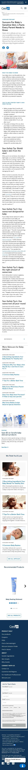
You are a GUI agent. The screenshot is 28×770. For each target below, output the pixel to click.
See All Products (14, 615)
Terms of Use (11, 714)
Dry (11, 707)
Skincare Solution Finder (10, 646)
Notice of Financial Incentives (8, 717)
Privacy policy (5, 736)
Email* (5, 699)
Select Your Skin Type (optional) (7, 705)
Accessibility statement (13, 735)
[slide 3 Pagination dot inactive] (16, 608)
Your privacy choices (7, 745)
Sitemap (4, 735)
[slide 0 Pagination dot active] (11, 608)
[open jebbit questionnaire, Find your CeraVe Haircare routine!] (22, 766)
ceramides (5, 255)
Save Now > (5, 447)
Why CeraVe (6, 662)
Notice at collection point (17, 736)
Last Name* (7, 693)
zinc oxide (16, 237)
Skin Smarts (5, 659)
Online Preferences (7, 743)
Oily (19, 707)
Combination (6, 707)
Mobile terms (5, 738)
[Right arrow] (25, 586)
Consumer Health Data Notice (10, 741)
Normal (15, 707)
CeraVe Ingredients (8, 656)
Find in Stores (6, 649)
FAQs (3, 640)
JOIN (14, 725)
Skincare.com (6, 678)
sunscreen (8, 194)
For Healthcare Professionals (11, 675)
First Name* (7, 686)
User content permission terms (10, 740)
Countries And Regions (9, 672)
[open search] (22, 8)
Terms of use (14, 738)
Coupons (5, 637)
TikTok (21, 741)
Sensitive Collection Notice (7, 710)
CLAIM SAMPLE (20, 3)
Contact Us (5, 669)
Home (3, 12)
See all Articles (14, 558)
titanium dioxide (6, 239)
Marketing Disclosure (16, 715)
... (5, 12)
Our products (6, 634)
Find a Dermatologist (9, 643)
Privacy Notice (19, 716)
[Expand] (14, 339)
